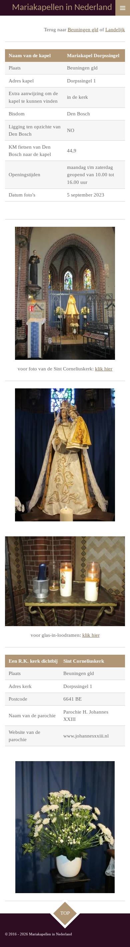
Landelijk (115, 29)
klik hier (103, 368)
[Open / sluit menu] (122, 8)
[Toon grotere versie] (65, 293)
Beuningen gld (83, 29)
